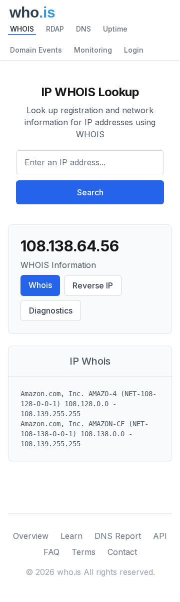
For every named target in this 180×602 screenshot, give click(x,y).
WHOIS (22, 29)
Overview (30, 536)
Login (134, 50)
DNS (83, 29)
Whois (40, 285)
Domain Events (36, 50)
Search (90, 192)
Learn (71, 536)
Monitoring (93, 50)
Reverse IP (92, 285)
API (160, 536)
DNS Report (117, 536)
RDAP (55, 29)
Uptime (115, 29)
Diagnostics (50, 311)
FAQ (52, 552)
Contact (122, 552)
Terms (84, 552)
